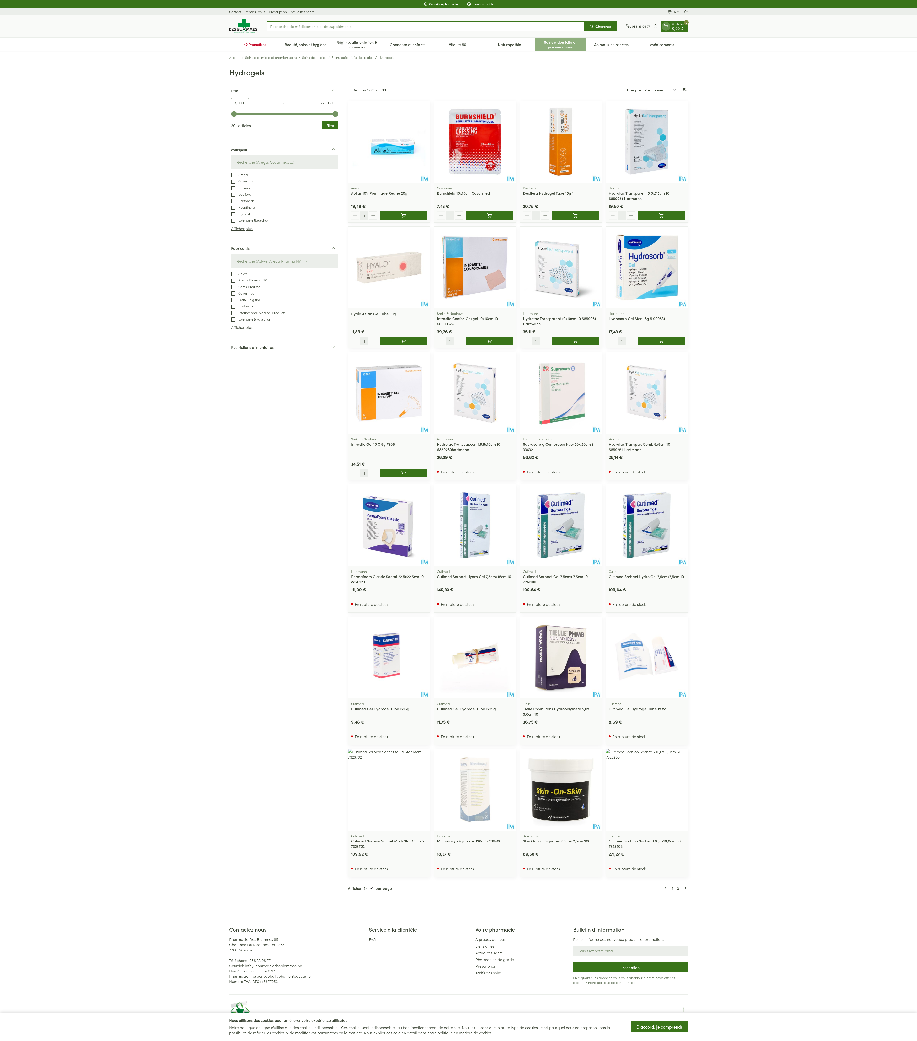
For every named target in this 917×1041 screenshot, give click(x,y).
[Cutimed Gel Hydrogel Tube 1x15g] (389, 657)
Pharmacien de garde (494, 959)
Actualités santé (303, 11)
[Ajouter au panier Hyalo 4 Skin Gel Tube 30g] (403, 341)
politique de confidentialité (617, 982)
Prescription (278, 11)
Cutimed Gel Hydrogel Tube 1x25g (466, 708)
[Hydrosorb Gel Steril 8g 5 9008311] (647, 267)
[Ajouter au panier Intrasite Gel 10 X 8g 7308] (403, 473)
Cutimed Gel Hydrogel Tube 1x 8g (637, 708)
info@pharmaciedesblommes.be (273, 965)
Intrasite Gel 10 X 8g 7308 (373, 444)
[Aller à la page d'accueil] (243, 26)
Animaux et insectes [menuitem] (615, 45)
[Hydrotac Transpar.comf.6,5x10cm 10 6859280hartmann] (475, 393)
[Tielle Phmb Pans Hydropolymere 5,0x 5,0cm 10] (561, 657)
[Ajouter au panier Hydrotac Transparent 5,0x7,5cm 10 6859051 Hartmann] (661, 215)
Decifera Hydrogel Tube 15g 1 (548, 193)
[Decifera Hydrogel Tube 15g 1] (561, 142)
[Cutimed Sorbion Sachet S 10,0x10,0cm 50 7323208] (647, 790)
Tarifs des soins (488, 972)
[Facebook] (684, 1009)
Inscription (630, 967)
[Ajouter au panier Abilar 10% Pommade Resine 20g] (403, 215)
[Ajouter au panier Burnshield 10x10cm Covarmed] (489, 215)
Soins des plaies (314, 57)
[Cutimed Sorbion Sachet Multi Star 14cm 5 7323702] (389, 790)
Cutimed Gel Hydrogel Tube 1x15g (380, 708)
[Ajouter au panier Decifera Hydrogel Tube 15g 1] (575, 215)
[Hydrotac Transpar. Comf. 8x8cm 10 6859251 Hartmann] (647, 393)
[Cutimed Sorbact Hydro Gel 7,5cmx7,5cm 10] (647, 525)
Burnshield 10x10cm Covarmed (463, 193)
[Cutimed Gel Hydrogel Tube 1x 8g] (647, 657)
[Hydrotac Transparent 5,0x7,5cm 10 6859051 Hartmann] (647, 142)
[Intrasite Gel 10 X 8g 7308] (389, 393)
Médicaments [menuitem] (669, 45)
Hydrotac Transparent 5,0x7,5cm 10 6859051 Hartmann (639, 195)
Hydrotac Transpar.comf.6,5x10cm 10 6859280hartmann (468, 446)
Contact (235, 11)
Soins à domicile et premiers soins (271, 57)
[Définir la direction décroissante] (685, 90)
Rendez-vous (255, 11)
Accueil (234, 57)
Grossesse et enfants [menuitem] (411, 45)
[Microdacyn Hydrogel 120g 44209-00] (475, 790)
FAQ (372, 939)
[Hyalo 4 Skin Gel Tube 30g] (389, 267)
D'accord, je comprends (659, 1027)
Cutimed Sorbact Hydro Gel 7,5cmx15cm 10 (474, 576)
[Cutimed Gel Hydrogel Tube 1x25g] (475, 657)
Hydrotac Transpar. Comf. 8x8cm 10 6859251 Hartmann (639, 446)
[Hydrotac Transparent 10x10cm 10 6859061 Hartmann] (561, 267)
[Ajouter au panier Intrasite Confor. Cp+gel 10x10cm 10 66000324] (489, 341)
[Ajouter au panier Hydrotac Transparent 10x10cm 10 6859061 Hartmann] (575, 341)
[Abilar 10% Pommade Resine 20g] (389, 142)
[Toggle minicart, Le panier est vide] (666, 26)
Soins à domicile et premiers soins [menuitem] (565, 44)
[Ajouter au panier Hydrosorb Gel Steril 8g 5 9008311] (661, 341)
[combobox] (426, 26)
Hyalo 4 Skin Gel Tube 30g (373, 313)
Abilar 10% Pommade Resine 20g (379, 193)
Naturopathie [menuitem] (516, 45)
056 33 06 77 (260, 960)
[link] (666, 888)
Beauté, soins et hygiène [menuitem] (308, 45)
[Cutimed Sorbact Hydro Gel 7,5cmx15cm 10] (475, 525)
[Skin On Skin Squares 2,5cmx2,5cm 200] (561, 790)
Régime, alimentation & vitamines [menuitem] (359, 44)
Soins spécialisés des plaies (352, 57)
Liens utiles (484, 946)
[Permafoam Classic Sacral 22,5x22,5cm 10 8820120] (389, 525)
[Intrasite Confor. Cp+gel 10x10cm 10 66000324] (475, 267)
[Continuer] (684, 888)
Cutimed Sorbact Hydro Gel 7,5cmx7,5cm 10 (646, 576)
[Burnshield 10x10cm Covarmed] (475, 142)
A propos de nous (490, 939)
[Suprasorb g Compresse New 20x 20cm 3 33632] (561, 393)
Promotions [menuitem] (257, 44)
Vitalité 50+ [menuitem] (466, 45)
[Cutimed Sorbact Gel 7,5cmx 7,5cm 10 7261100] (561, 525)
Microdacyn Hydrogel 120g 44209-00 (469, 840)
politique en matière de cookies (464, 1032)
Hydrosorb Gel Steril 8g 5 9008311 (637, 318)
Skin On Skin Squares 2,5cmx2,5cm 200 (556, 840)
